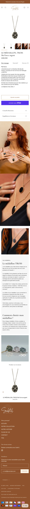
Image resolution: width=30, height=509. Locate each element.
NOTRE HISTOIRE (6, 429)
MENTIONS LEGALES (6, 491)
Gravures (24, 63)
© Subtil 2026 (4, 485)
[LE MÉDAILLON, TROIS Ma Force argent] (15, 382)
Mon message (5, 63)
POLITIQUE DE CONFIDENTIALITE (9, 494)
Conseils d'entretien (8, 110)
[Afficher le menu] (2, 7)
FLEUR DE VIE (5, 432)
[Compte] (24, 7)
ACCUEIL (4, 423)
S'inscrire (24, 471)
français (5, 479)
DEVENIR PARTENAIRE (15, 485)
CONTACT (4, 435)
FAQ (2, 438)
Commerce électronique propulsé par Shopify (14, 497)
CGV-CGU (3, 488)
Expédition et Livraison (9, 116)
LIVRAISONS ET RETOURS (14, 488)
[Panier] (28, 7)
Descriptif (15, 63)
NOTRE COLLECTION (7, 426)
